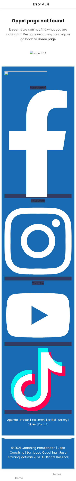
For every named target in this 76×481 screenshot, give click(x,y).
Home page (47, 39)
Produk (24, 420)
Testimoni (38, 420)
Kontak (43, 424)
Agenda (12, 420)
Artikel (52, 420)
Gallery (62, 420)
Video (32, 424)
